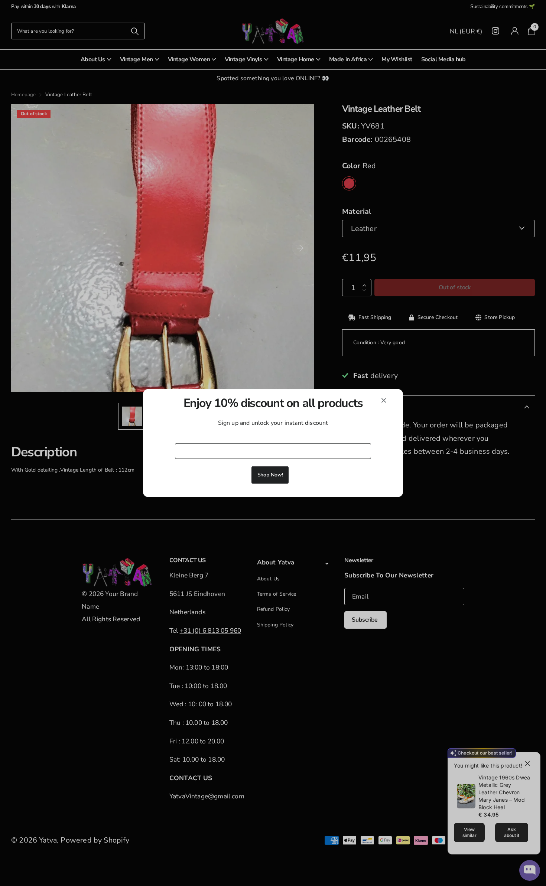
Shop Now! (270, 474)
